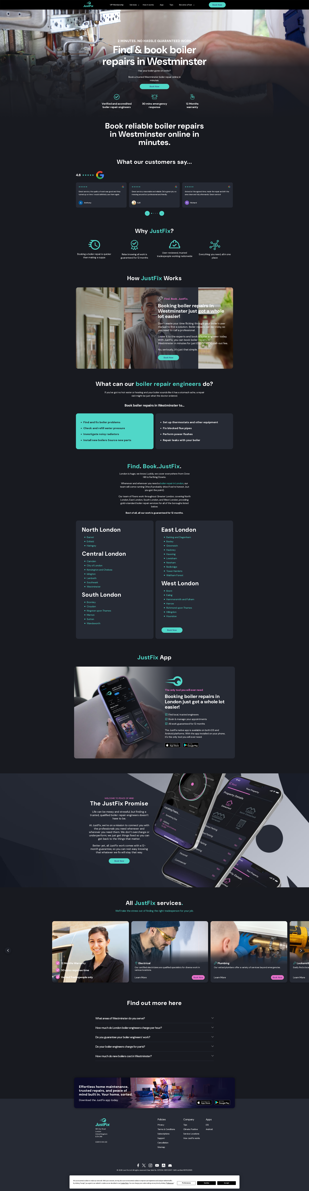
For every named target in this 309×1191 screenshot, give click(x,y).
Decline (206, 1183)
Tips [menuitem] (171, 5)
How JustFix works (191, 1138)
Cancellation (163, 1142)
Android (209, 1129)
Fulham (190, 599)
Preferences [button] (169, 1183)
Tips (185, 1124)
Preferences (186, 1183)
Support (161, 1138)
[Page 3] (155, 213)
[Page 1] (151, 213)
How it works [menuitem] (148, 5)
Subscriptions (163, 1133)
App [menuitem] (161, 5)
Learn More (141, 977)
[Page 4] (157, 213)
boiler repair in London (171, 483)
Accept (226, 1183)
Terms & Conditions (166, 1129)
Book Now (217, 4)
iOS (207, 1124)
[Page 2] (153, 213)
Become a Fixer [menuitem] (185, 5)
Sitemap (161, 1147)
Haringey (91, 545)
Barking (170, 537)
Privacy (161, 1124)
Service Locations (191, 1133)
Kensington (92, 569)
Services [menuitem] (133, 5)
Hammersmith (174, 599)
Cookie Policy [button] (124, 1183)
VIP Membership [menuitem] (117, 5)
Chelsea (108, 569)
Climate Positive (190, 1129)
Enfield (90, 541)
